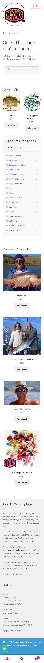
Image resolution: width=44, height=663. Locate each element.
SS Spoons (13, 221)
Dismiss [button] (6, 651)
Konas (11, 193)
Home (8, 33)
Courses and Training (18, 165)
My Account (7, 659)
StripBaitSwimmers (17, 225)
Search (22, 659)
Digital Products (16, 174)
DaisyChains (14, 169)
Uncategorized (15, 230)
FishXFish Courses (16, 179)
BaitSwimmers (15, 155)
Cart (34, 657)
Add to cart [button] (11, 125)
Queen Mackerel (15, 216)
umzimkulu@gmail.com (13, 550)
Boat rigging (14, 160)
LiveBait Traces (15, 197)
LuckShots (13, 202)
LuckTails (13, 207)
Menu (37, 6)
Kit (10, 188)
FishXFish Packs (15, 183)
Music (11, 211)
